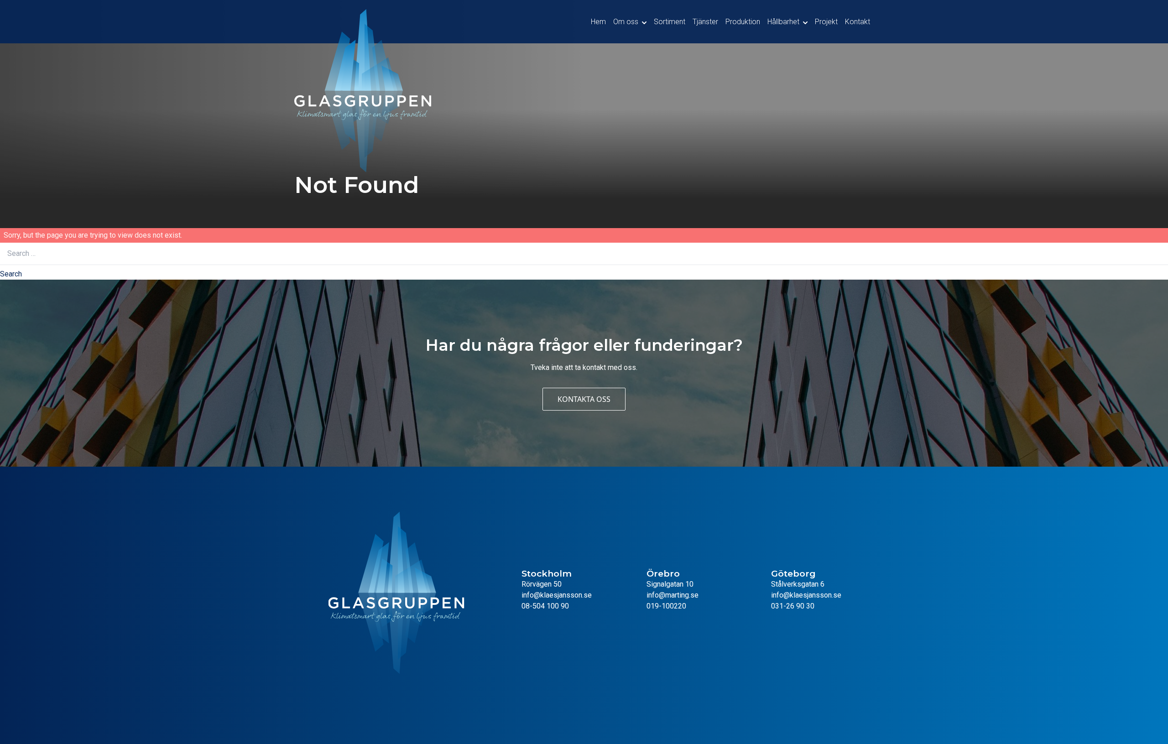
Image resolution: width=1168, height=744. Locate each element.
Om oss (625, 21)
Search (11, 274)
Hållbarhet (783, 21)
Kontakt (857, 21)
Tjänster (705, 21)
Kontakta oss (584, 399)
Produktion (742, 21)
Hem (598, 21)
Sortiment (669, 21)
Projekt (826, 21)
